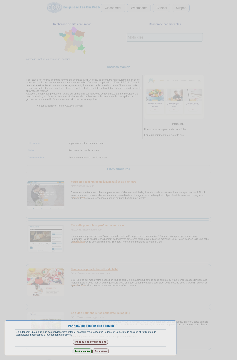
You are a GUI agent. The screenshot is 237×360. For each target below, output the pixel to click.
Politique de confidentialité (90, 341)
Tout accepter (82, 351)
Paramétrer (100, 351)
